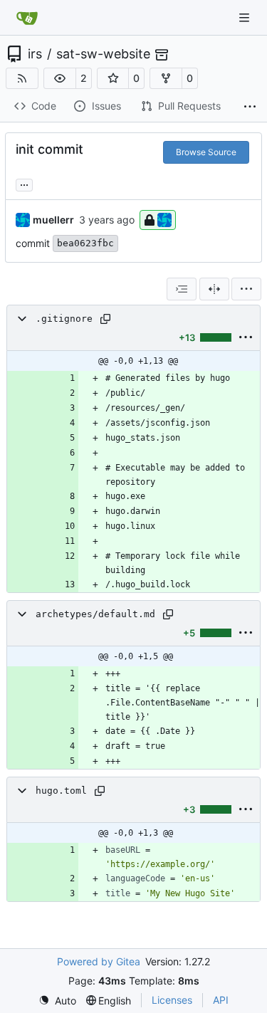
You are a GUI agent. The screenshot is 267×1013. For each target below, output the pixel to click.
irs (35, 54)
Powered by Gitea (98, 961)
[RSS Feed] (22, 78)
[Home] (27, 18)
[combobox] (182, 289)
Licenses (172, 1000)
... (24, 183)
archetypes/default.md (95, 614)
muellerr (53, 220)
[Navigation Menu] (245, 17)
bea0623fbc (85, 243)
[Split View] (214, 289)
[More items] (250, 107)
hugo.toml (61, 790)
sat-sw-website (103, 54)
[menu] (246, 289)
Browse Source (206, 152)
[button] (59, 78)
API (221, 1000)
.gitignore (64, 318)
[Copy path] (105, 319)
